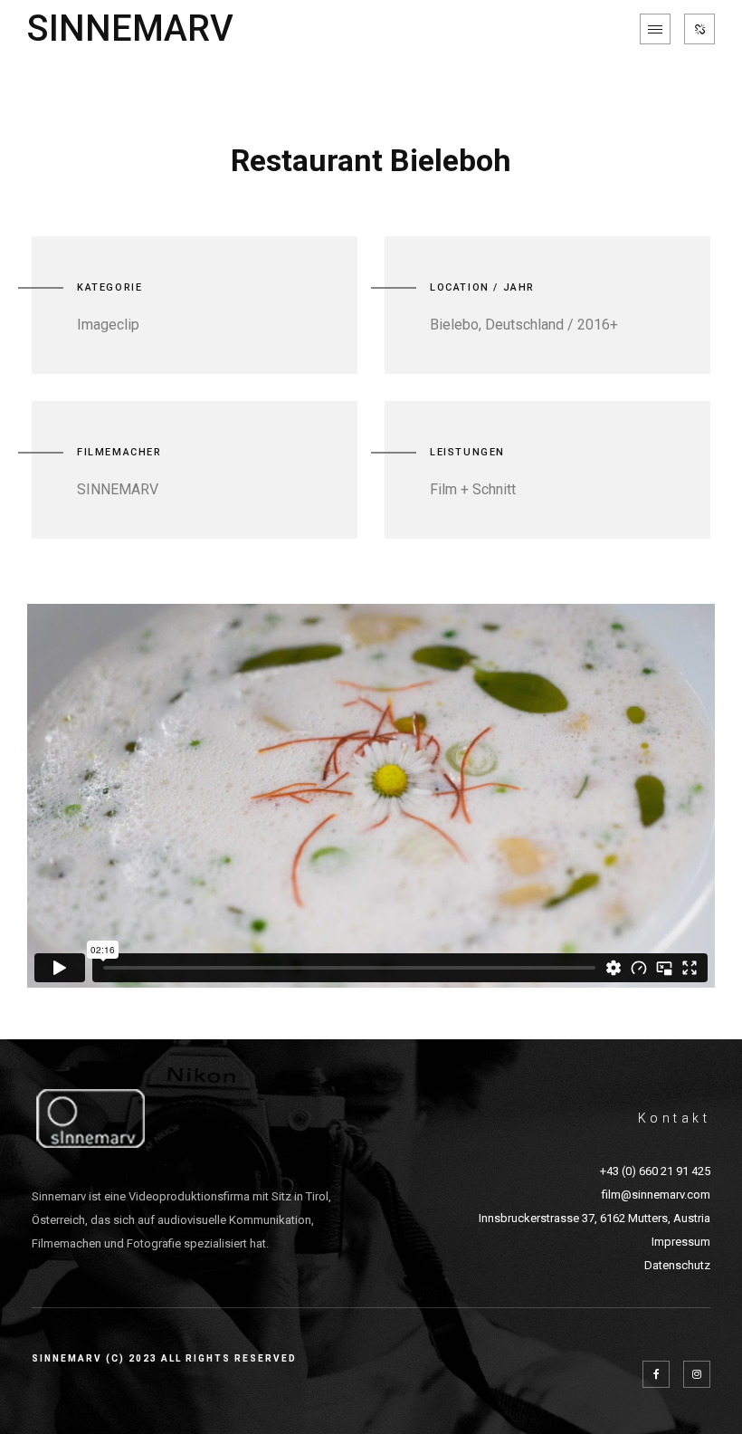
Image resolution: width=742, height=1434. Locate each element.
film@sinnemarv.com (656, 1194)
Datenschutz (677, 1265)
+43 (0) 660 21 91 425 (655, 1171)
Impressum (681, 1241)
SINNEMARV (130, 28)
